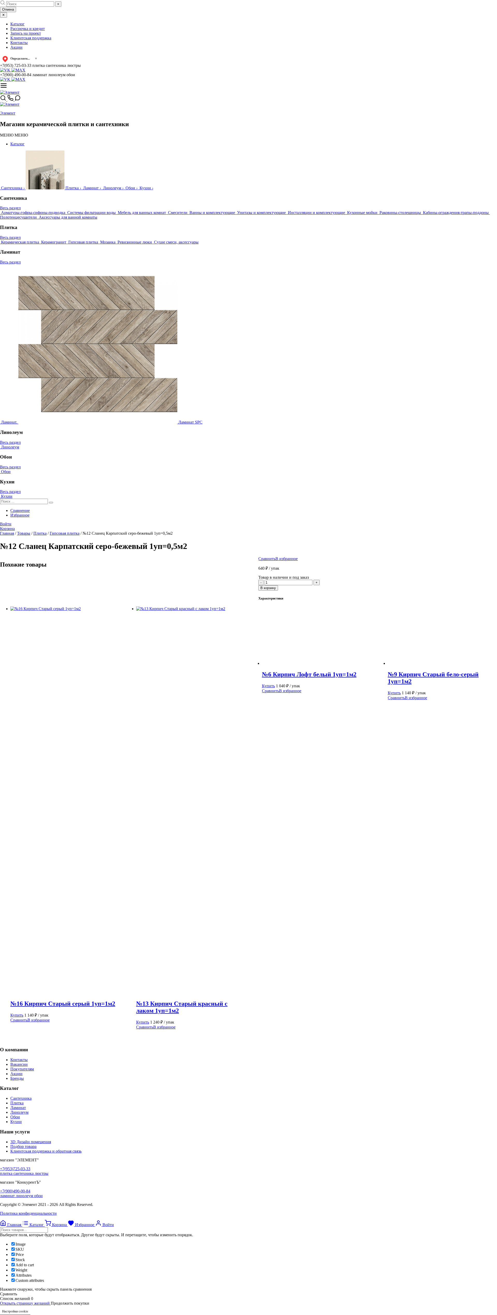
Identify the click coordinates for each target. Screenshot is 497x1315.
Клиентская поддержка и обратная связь (46, 1151)
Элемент (7, 113)
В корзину (268, 588)
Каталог (17, 24)
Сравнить (266, 558)
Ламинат (18, 1107)
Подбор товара (23, 1146)
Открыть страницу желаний (25, 1303)
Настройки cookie (15, 1311)
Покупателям (22, 1069)
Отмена (8, 9)
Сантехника (21, 1098)
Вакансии (19, 1064)
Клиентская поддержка (30, 38)
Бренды (17, 1078)
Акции (16, 47)
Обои (15, 1117)
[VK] (5, 70)
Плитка (17, 1103)
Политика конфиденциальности (28, 1213)
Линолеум (19, 1112)
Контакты (19, 42)
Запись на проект (25, 33)
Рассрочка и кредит (27, 28)
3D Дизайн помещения (30, 1142)
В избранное (286, 558)
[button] (14, 135)
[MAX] (18, 70)
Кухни (16, 1121)
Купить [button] (16, 1015)
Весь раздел (10, 208)
